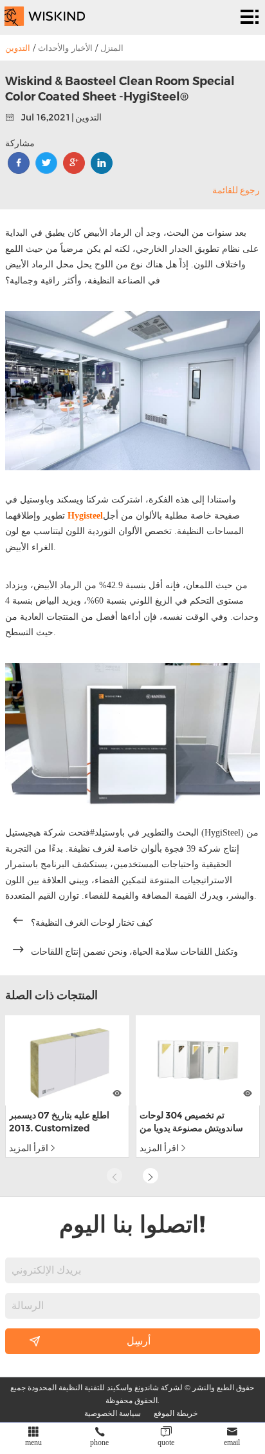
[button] (150, 1175)
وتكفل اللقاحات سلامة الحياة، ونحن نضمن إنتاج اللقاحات (134, 951)
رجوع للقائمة (236, 190)
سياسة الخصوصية (112, 1412)
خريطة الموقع (175, 1412)
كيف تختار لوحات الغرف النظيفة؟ (92, 922)
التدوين (17, 48)
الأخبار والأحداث (65, 48)
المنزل (111, 48)
